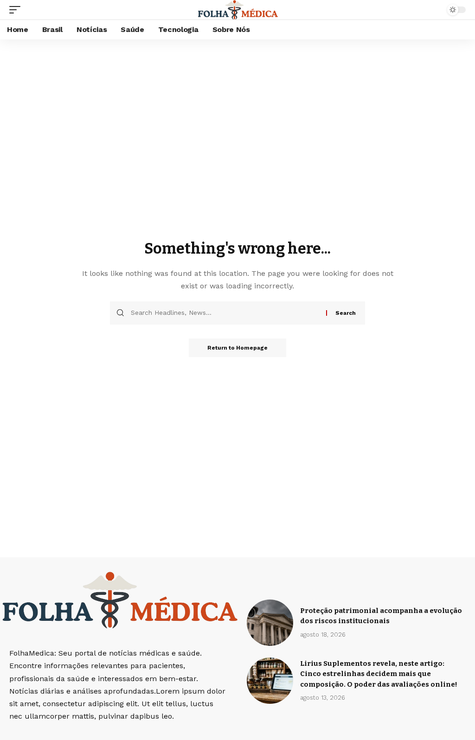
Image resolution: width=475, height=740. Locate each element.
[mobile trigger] (17, 9)
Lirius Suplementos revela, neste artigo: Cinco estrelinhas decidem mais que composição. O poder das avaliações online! (378, 674)
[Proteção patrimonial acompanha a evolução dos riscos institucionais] (270, 623)
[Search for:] (225, 313)
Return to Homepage (237, 347)
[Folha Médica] (237, 9)
